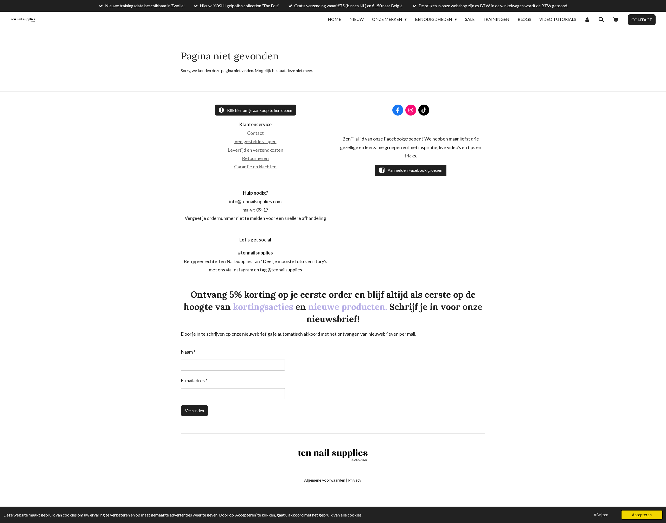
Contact (255, 133)
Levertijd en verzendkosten (255, 150)
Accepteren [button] (642, 515)
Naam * (188, 352)
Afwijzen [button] (601, 515)
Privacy (355, 480)
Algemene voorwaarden (324, 480)
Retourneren (255, 158)
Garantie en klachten (255, 166)
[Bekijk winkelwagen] (615, 19)
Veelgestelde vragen (255, 141)
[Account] (587, 19)
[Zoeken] (601, 19)
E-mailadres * (194, 380)
